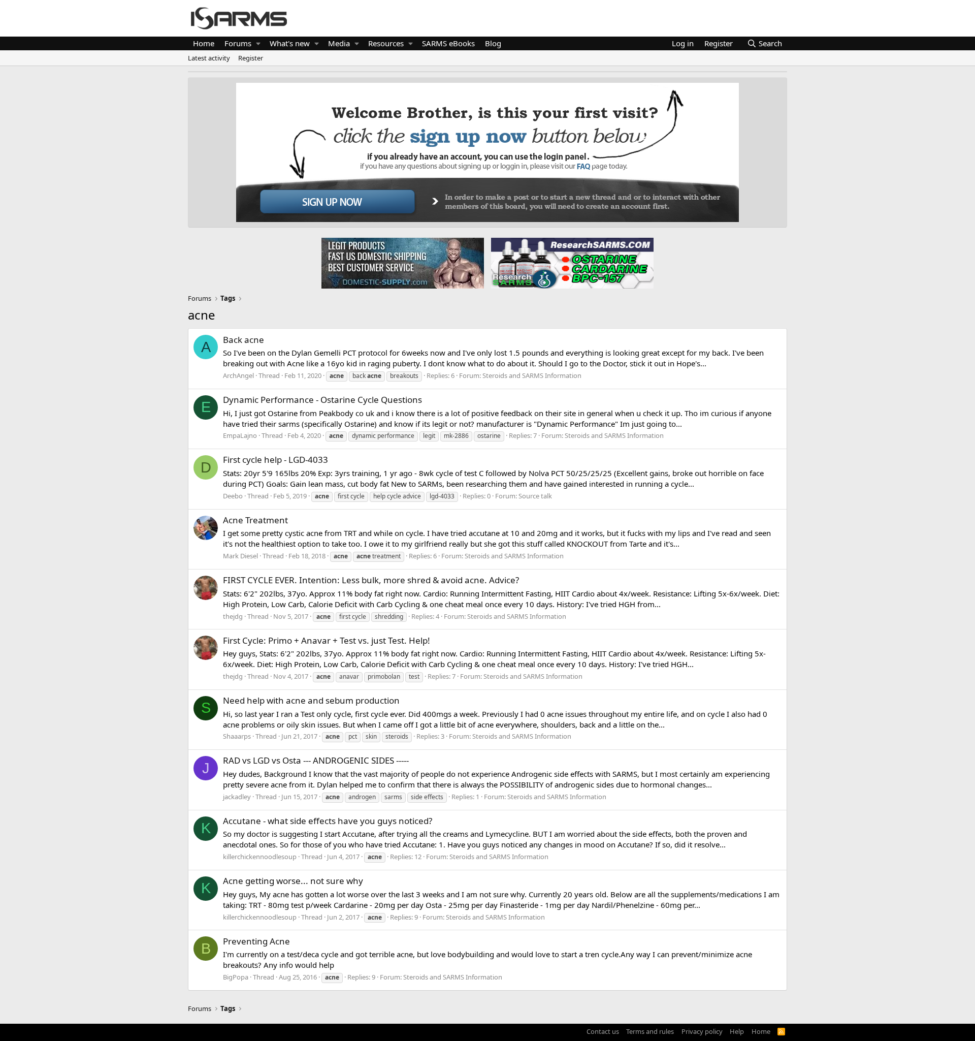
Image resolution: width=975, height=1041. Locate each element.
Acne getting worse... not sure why (293, 881)
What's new (290, 43)
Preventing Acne (256, 941)
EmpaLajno (240, 435)
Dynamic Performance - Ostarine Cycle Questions (322, 399)
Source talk (535, 495)
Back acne (243, 339)
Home (203, 43)
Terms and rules (650, 1031)
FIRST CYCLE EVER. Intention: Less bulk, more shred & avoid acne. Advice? (371, 580)
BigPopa (235, 977)
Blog (493, 43)
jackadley (237, 796)
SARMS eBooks (448, 43)
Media (339, 43)
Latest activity (209, 57)
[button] (258, 43)
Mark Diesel (240, 555)
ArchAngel (238, 375)
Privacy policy (702, 1031)
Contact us (603, 1031)
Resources (386, 43)
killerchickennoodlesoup (260, 856)
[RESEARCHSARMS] (571, 263)
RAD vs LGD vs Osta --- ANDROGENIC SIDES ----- (316, 760)
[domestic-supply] (402, 263)
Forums (237, 43)
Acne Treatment (255, 520)
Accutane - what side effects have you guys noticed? (327, 821)
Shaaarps (237, 736)
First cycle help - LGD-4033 (275, 459)
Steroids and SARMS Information (531, 375)
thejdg (233, 616)
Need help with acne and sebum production (311, 700)
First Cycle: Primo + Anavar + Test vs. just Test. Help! (326, 640)
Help (737, 1031)
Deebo (233, 495)
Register (250, 57)
